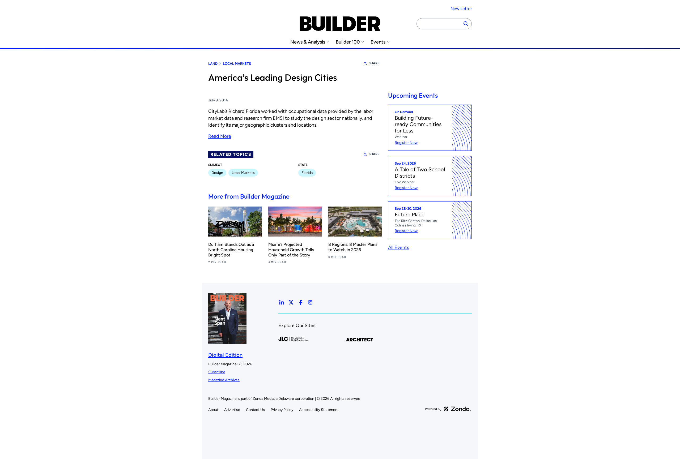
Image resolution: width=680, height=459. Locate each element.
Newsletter (461, 8)
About (213, 409)
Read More (219, 136)
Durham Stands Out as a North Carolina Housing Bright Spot (231, 250)
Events (378, 42)
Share (374, 63)
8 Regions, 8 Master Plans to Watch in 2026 (352, 247)
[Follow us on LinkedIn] (281, 302)
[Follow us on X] (291, 302)
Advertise (232, 409)
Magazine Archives (224, 380)
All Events (398, 247)
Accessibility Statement (319, 409)
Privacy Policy (282, 409)
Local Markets (237, 63)
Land (213, 63)
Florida (307, 172)
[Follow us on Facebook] (301, 302)
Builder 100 (348, 42)
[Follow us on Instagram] (310, 302)
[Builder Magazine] (340, 23)
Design (217, 172)
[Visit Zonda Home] (448, 408)
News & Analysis (307, 42)
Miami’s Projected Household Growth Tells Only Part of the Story (291, 250)
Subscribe (216, 372)
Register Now (406, 142)
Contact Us (255, 409)
